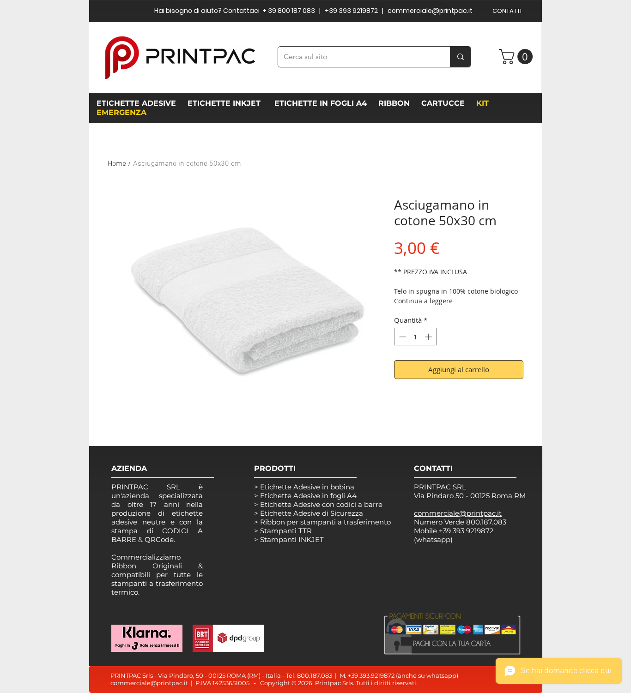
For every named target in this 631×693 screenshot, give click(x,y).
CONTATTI (507, 10)
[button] (517, 56)
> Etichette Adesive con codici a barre (318, 504)
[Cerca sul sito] (460, 57)
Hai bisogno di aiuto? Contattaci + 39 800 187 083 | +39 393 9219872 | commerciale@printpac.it (313, 10)
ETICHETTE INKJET (225, 103)
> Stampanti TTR (283, 530)
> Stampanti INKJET (289, 539)
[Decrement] (401, 336)
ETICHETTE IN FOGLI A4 (320, 103)
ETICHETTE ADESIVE (136, 103)
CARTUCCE (445, 103)
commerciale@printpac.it (149, 683)
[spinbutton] (415, 336)
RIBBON (396, 103)
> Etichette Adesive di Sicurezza (308, 513)
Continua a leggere (423, 300)
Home (117, 164)
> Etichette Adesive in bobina (304, 486)
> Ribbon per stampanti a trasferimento (322, 522)
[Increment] (429, 336)
